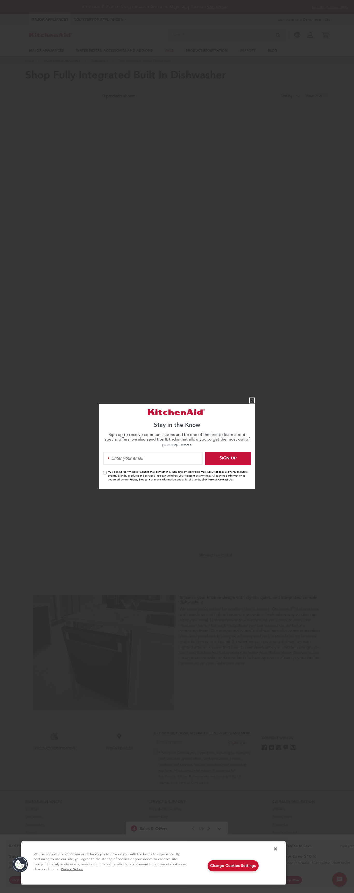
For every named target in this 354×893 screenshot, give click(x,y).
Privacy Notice (138, 479)
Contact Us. (225, 479)
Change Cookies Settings (233, 865)
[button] (20, 864)
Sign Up (228, 458)
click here (208, 479)
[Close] (275, 849)
